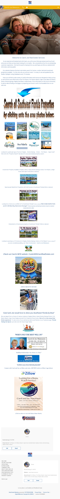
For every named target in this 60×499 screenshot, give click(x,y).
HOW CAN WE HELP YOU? (7, 472)
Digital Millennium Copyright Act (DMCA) (24, 494)
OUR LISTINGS (5, 464)
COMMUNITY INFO (6, 467)
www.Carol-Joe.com (33, 472)
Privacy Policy (38, 492)
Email (27, 7)
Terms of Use (46, 492)
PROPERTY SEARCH (6, 475)
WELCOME (4, 461)
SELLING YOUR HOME (6, 462)
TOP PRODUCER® (29, 492)
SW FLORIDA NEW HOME (7, 470)
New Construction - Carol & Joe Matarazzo (37, 243)
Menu (58, 7)
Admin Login (4, 479)
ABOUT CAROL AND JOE (7, 469)
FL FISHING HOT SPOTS (7, 474)
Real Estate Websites (14, 492)
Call (23, 7)
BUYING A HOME (5, 465)
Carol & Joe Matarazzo (12, 7)
